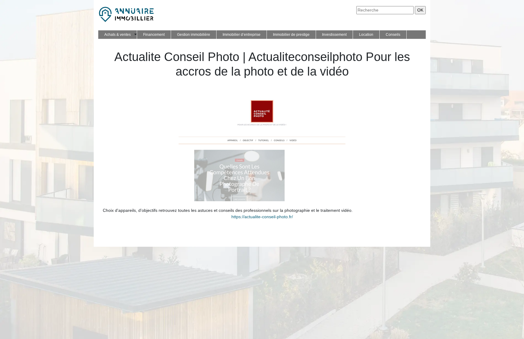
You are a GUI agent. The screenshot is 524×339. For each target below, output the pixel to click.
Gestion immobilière (193, 34)
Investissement (334, 34)
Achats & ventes (117, 34)
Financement (154, 34)
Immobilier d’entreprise (241, 34)
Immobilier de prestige (291, 34)
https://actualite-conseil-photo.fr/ (262, 216)
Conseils (393, 34)
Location (366, 34)
